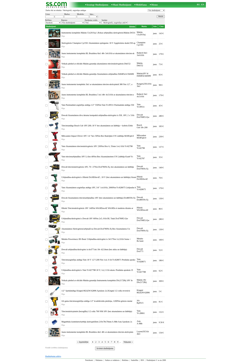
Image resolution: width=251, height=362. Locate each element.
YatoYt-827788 (141, 270)
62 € (160, 271)
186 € (161, 260)
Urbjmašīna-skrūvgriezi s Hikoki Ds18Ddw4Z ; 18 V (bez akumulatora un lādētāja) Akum (98, 177)
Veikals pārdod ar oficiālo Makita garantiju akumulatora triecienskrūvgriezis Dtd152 (95, 64)
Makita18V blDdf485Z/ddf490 (144, 74)
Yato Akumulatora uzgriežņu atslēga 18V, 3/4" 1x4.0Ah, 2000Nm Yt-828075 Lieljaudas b (98, 187)
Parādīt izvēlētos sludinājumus (56, 348)
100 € (161, 240)
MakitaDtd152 (140, 64)
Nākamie (128, 342)
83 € (160, 75)
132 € (161, 312)
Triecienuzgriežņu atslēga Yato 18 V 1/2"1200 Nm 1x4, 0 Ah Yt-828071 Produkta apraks (98, 260)
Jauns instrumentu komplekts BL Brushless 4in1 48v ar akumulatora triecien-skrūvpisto (97, 332)
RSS (142, 360)
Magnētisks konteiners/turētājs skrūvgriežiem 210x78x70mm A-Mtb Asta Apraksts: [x (96, 322)
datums (132, 26)
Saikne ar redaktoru (112, 360)
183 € (161, 126)
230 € (161, 136)
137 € (161, 147)
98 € (160, 85)
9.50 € (161, 322)
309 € (161, 281)
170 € (161, 188)
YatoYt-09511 (141, 105)
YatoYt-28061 (141, 312)
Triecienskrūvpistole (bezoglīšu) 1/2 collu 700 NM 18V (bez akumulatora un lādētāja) (96, 311)
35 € (160, 157)
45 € (160, 106)
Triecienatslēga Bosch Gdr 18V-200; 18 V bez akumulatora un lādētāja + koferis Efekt (97, 125)
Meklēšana (141, 4)
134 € (161, 333)
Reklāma (125, 360)
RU (198, 4)
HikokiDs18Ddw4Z (142, 178)
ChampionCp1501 (141, 43)
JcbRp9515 (140, 301)
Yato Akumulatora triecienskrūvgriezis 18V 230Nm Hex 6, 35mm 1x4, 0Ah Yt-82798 (97, 146)
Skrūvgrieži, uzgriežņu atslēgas (74, 10)
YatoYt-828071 (141, 260)
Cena (161, 26)
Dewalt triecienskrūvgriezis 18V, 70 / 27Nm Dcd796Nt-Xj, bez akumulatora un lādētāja (97, 167)
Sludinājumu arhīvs (53, 356)
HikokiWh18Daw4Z (142, 209)
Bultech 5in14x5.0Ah (142, 95)
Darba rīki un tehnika (53, 10)
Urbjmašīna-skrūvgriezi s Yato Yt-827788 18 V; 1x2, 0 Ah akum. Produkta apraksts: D (97, 270)
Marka (144, 26)
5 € (160, 291)
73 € (160, 64)
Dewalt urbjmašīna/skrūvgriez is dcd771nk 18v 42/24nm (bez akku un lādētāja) (94, 249)
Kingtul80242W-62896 (143, 291)
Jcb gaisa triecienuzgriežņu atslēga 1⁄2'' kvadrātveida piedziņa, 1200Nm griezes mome (96, 301)
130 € (161, 198)
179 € (161, 54)
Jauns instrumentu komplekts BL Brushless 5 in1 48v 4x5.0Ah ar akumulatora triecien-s (97, 95)
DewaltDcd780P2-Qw (143, 116)
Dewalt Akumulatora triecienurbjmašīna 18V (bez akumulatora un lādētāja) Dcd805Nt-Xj (98, 198)
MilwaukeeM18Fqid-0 (141, 136)
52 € (160, 250)
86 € (160, 209)
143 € (161, 33)
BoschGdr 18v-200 (142, 126)
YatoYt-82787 (141, 157)
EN (202, 4)
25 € (160, 44)
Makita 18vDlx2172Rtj (142, 281)
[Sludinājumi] (57, 5)
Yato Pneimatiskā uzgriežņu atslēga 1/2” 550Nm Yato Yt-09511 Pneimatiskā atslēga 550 (97, 105)
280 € (161, 116)
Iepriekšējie (84, 342)
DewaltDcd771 (140, 250)
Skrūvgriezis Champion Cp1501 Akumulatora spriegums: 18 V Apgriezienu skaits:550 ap (98, 43)
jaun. (155, 33)
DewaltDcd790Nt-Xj (142, 229)
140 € (161, 167)
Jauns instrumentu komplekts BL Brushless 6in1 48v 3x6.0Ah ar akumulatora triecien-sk (97, 53)
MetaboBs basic (140, 240)
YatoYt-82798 (141, 147)
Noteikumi (89, 360)
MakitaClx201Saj (141, 33)
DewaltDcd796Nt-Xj (142, 167)
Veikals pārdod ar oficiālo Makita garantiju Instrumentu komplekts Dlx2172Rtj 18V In (97, 280)
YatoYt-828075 (141, 188)
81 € (160, 302)
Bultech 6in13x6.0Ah (142, 54)
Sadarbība (134, 360)
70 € (160, 178)
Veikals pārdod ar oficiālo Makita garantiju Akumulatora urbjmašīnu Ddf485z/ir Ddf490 (97, 74)
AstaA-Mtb (139, 322)
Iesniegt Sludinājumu (97, 4)
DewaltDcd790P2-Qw (143, 219)
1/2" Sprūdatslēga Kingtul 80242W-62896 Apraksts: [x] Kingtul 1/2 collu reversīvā (95, 291)
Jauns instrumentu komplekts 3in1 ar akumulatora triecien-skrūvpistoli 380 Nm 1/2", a (96, 84)
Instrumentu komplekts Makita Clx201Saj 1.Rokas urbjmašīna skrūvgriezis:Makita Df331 (98, 33)
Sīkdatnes (98, 360)
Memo (154, 4)
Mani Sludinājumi (122, 4)
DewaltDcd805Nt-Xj (142, 198)
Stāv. (155, 26)
